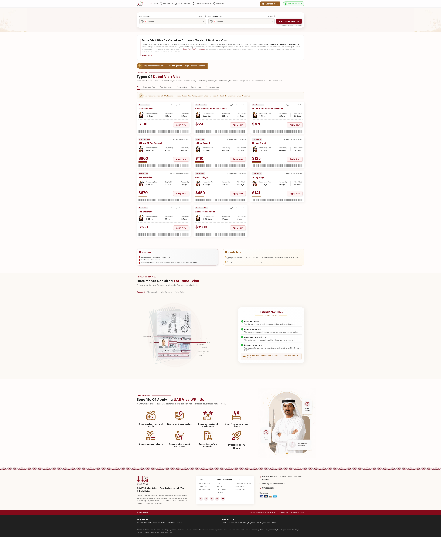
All (138, 87)
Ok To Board (221, 489)
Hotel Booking (166, 292)
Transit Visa (182, 87)
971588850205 (268, 488)
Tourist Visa (196, 87)
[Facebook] (201, 499)
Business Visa (149, 87)
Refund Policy (240, 489)
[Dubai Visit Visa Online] (140, 3)
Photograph (152, 292)
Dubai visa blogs (205, 489)
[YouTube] (223, 499)
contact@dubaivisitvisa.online (273, 484)
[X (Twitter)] (206, 499)
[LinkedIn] (212, 499)
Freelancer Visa (212, 87)
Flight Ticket (179, 292)
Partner (219, 486)
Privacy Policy (241, 486)
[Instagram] (217, 499)
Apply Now (181, 125)
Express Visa (272, 4)
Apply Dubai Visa (287, 21)
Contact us (203, 486)
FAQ (218, 483)
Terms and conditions (243, 483)
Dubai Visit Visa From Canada (193, 49)
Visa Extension (166, 87)
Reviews (220, 493)
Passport (141, 292)
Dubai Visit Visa (204, 483)
